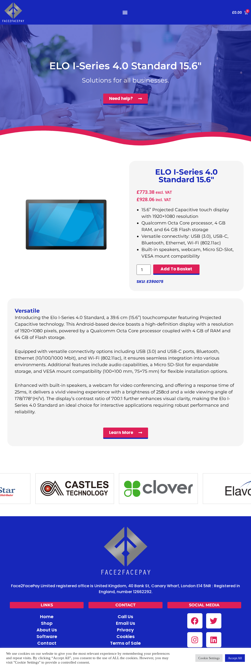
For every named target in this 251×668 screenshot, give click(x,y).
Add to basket (176, 269)
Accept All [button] (235, 658)
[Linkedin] (213, 639)
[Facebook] (194, 620)
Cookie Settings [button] (209, 658)
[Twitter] (213, 620)
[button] (125, 12)
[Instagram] (194, 639)
